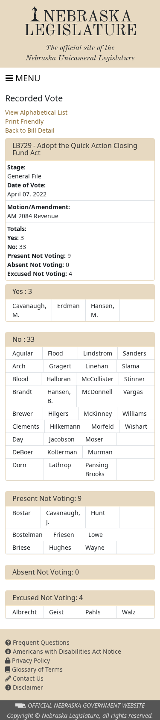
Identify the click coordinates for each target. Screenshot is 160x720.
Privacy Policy (30, 660)
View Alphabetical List (36, 112)
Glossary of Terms (36, 669)
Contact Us (27, 678)
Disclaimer (27, 687)
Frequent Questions (40, 642)
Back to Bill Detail (30, 130)
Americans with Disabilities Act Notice (66, 651)
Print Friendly (24, 121)
